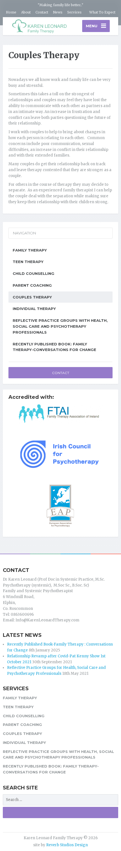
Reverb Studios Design (67, 845)
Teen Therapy (28, 261)
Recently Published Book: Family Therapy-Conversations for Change (54, 347)
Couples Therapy (32, 297)
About (26, 12)
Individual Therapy (34, 308)
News (57, 12)
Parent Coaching (32, 285)
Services (74, 12)
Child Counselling (33, 273)
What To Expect (102, 12)
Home (11, 12)
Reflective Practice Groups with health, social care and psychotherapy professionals (60, 326)
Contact (41, 12)
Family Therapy (30, 250)
